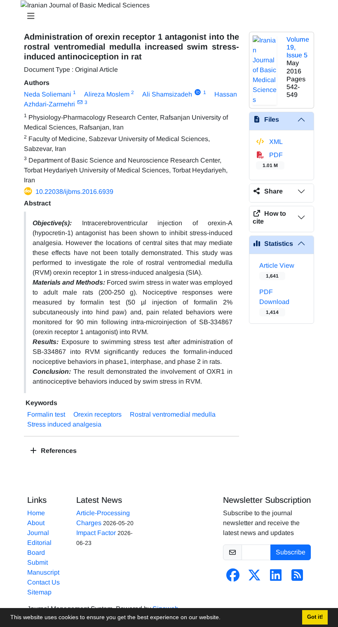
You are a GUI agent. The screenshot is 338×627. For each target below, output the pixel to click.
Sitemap (39, 592)
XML (275, 141)
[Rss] (297, 577)
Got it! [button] (315, 617)
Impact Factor (96, 532)
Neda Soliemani (47, 94)
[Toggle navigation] (166, 16)
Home (36, 512)
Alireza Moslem (106, 94)
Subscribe (290, 552)
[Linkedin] (276, 577)
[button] (223, 618)
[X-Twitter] (254, 577)
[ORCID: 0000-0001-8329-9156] (198, 92)
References (58, 450)
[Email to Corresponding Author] (80, 102)
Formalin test (46, 414)
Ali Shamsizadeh (167, 94)
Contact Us (43, 582)
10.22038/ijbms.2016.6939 (74, 191)
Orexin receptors (97, 414)
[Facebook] (233, 577)
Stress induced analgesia (64, 424)
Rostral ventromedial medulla (173, 414)
